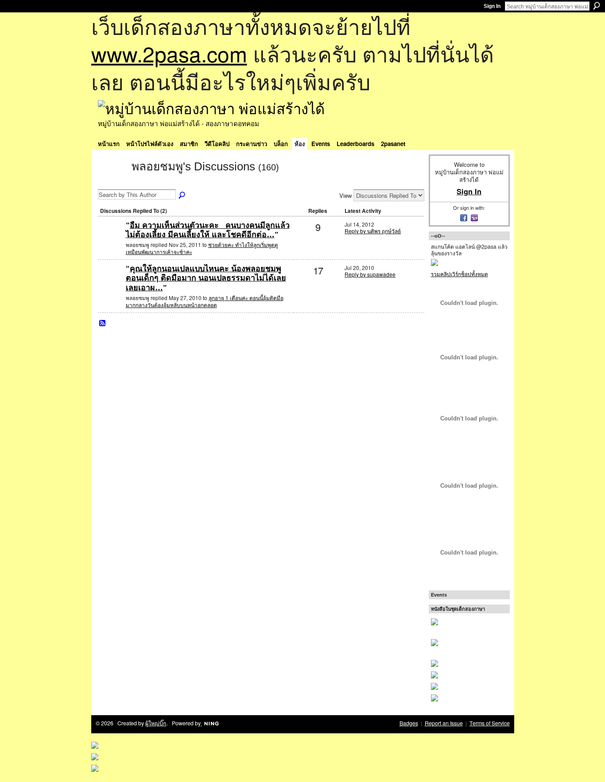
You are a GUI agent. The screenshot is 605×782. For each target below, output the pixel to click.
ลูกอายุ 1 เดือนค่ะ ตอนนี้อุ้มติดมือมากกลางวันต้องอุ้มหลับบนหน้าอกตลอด (204, 301)
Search (596, 6)
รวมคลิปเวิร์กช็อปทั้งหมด (459, 273)
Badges (408, 723)
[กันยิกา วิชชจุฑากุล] (110, 283)
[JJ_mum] (110, 239)
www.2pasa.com (169, 53)
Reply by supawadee (370, 274)
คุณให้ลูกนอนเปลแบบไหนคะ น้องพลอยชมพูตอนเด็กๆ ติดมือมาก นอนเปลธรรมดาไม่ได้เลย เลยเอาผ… (206, 278)
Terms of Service (489, 723)
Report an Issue (444, 723)
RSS (103, 323)
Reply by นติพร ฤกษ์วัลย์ (373, 231)
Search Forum (182, 196)
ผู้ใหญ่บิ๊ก (156, 723)
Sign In (492, 6)
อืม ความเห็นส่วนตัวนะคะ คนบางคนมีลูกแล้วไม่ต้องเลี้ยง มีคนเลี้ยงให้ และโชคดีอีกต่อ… (208, 230)
